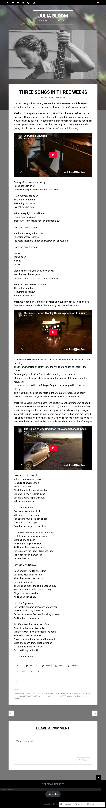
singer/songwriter (45, 696)
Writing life (83, 693)
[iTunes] (23, 2)
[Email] (33, 2)
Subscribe (53, 794)
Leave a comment (61, 98)
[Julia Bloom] (53, 54)
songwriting (71, 696)
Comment (83, 760)
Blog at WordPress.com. (53, 804)
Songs (75, 693)
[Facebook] (7, 2)
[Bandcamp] (28, 2)
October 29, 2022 (45, 98)
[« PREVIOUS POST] (11, 713)
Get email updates (53, 784)
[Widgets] (98, 777)
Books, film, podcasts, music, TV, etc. (46, 693)
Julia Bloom (53, 16)
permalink (17, 699)
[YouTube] (13, 2)
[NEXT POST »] (94, 713)
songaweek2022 (59, 696)
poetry (35, 696)
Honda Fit (23, 696)
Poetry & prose (67, 693)
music (30, 696)
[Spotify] (18, 2)
